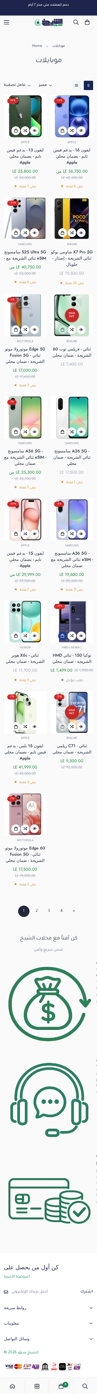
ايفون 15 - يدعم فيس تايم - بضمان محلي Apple (25, 559)
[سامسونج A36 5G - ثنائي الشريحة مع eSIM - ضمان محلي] (72, 519)
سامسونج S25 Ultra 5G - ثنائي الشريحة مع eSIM (25, 255)
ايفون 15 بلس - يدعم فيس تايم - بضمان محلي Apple (25, 752)
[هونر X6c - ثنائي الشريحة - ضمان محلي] (25, 621)
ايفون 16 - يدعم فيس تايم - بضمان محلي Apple (71, 156)
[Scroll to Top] (88, 1366)
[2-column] (88, 85)
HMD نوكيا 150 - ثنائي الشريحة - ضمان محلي (72, 658)
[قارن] (25, 130)
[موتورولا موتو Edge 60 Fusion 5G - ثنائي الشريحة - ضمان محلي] (25, 814)
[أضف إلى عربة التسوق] (62, 636)
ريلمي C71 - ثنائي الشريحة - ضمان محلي (72, 749)
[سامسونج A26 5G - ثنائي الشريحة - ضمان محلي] (72, 417)
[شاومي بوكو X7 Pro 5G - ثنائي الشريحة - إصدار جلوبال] (72, 218)
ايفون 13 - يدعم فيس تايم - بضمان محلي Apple (25, 156)
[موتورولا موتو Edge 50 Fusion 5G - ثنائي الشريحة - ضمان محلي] (25, 315)
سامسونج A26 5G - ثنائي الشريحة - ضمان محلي (72, 457)
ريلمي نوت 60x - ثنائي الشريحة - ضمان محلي (72, 352)
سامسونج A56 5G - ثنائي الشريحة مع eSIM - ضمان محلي (25, 457)
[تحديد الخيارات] (15, 130)
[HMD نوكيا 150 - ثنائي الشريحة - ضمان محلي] (72, 621)
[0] (87, 22)
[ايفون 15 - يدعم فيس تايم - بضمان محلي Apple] (25, 519)
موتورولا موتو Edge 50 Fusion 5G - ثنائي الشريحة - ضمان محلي (25, 355)
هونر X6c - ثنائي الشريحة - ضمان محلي (25, 658)
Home (37, 46)
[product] (12, 1386)
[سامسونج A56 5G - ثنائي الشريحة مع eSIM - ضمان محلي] (25, 417)
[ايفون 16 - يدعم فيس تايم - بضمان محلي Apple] (72, 116)
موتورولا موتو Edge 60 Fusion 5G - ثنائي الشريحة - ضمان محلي (25, 854)
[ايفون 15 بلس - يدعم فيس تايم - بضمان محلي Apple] (25, 712)
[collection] (37, 1386)
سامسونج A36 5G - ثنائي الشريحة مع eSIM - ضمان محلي (72, 559)
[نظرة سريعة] (34, 130)
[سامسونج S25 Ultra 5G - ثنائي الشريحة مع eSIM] (25, 218)
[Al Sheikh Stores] (48, 22)
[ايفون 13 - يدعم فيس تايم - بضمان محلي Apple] (25, 116)
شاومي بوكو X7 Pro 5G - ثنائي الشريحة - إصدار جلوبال (72, 258)
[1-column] (76, 85)
